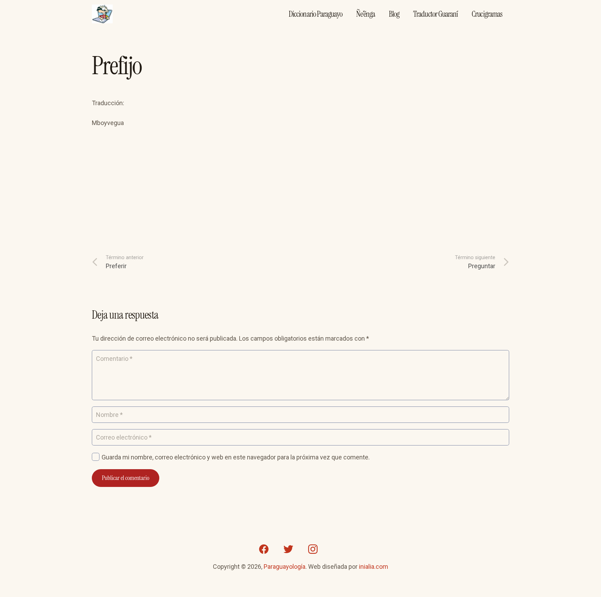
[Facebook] (264, 549)
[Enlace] (102, 14)
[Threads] (337, 549)
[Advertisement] (300, 186)
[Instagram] (312, 549)
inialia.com (373, 566)
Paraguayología (284, 566)
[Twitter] (288, 549)
